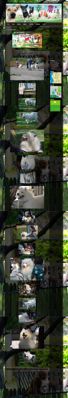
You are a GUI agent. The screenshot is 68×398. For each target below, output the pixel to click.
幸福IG (13, 24)
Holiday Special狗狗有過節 (55, 63)
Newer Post (8, 388)
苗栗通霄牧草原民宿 (54, 69)
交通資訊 (25, 24)
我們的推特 (38, 24)
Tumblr (44, 24)
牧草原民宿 (31, 24)
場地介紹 (19, 24)
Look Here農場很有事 (54, 64)
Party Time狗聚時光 (12, 367)
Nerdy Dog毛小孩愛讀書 (54, 65)
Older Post (45, 388)
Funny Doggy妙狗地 (54, 62)
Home (8, 24)
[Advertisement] (27, 378)
